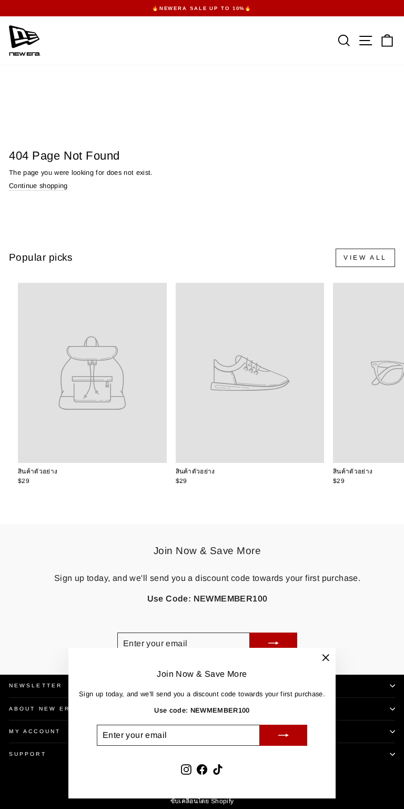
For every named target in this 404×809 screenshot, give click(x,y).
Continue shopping (38, 186)
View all (365, 257)
